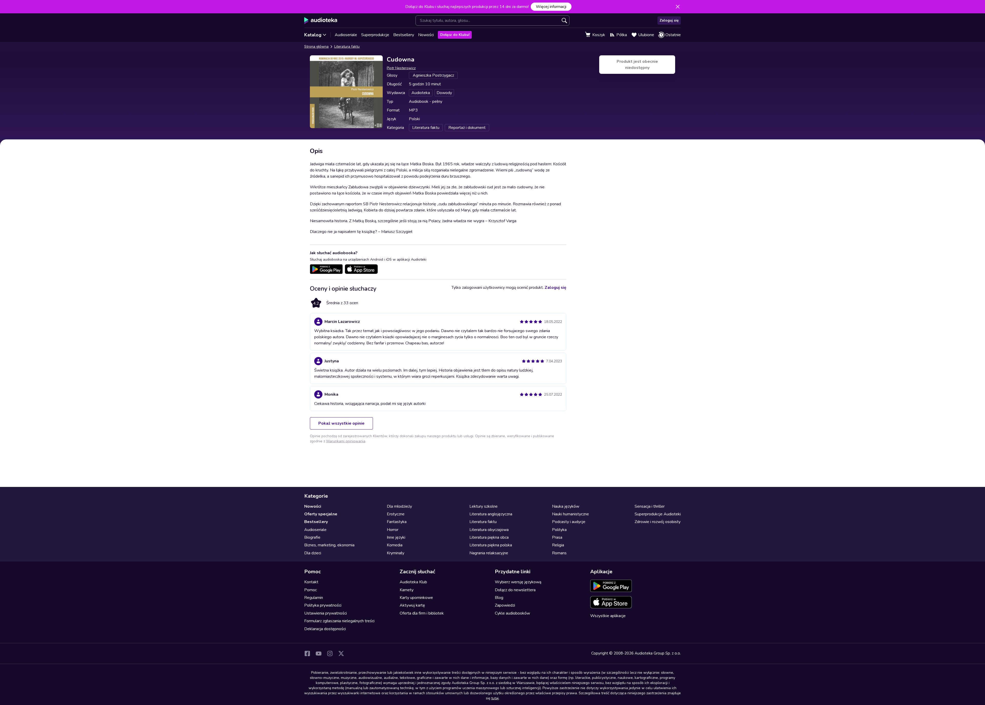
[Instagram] (330, 653)
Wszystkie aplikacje (608, 616)
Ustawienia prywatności (325, 613)
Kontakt (311, 582)
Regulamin (313, 597)
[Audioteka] (320, 20)
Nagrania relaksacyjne (488, 553)
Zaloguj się (669, 20)
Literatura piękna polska (490, 545)
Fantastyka (397, 522)
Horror (392, 530)
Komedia (394, 545)
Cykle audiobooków (512, 613)
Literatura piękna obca (489, 537)
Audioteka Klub (413, 582)
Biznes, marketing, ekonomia (329, 545)
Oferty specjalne (320, 514)
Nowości (426, 35)
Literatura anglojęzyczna (490, 514)
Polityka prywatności (322, 605)
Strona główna (316, 46)
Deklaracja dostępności (325, 629)
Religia (558, 545)
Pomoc (310, 590)
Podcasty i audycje (568, 522)
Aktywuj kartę (412, 605)
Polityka (559, 530)
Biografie (312, 537)
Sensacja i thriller (650, 506)
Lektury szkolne (483, 506)
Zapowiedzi (505, 605)
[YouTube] (319, 653)
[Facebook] (307, 653)
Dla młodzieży (399, 506)
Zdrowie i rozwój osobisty (658, 522)
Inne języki (396, 537)
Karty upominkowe (416, 597)
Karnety (406, 590)
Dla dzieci (312, 553)
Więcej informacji (551, 6)
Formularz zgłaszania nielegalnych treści (339, 621)
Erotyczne (396, 514)
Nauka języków (565, 506)
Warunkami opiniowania (345, 441)
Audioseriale (346, 35)
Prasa (557, 537)
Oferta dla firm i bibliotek (422, 613)
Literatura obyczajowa (489, 530)
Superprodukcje (375, 35)
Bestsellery (403, 35)
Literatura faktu (347, 46)
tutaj (495, 698)
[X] (341, 653)
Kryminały (395, 553)
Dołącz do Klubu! (454, 34)
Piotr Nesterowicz (401, 68)
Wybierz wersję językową (518, 582)
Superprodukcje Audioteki (658, 514)
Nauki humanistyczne (570, 514)
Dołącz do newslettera (515, 590)
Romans (559, 553)
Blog (499, 597)
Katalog (312, 35)
